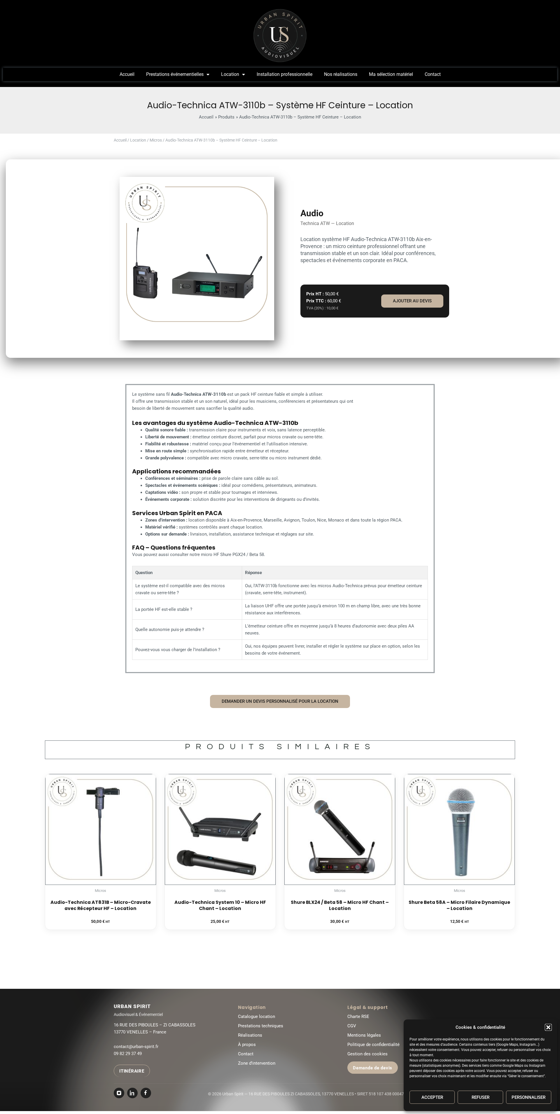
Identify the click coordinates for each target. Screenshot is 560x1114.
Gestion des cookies (367, 1054)
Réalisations (250, 1035)
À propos (247, 1044)
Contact (433, 74)
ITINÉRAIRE (131, 1071)
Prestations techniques (260, 1025)
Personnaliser (528, 1097)
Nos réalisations (340, 74)
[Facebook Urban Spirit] (146, 1093)
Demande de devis (372, 1068)
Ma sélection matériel (391, 74)
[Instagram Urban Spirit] (119, 1093)
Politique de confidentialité (373, 1044)
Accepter (432, 1097)
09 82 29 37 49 (128, 1053)
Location (230, 74)
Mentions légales (364, 1035)
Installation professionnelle (284, 74)
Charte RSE (358, 1016)
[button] (548, 1027)
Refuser (480, 1097)
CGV (351, 1025)
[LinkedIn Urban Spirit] (132, 1093)
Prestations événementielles (175, 74)
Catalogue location (256, 1016)
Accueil (127, 74)
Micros (156, 140)
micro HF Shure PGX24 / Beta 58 (232, 554)
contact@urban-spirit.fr (136, 1046)
